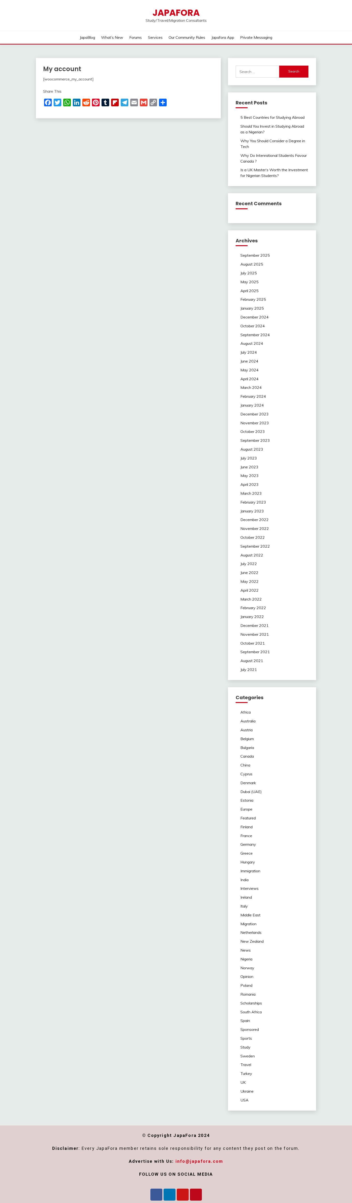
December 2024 (254, 317)
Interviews (249, 888)
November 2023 (254, 422)
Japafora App (222, 37)
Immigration (250, 870)
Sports (246, 1038)
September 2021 (255, 651)
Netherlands (250, 932)
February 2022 (253, 607)
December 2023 (254, 414)
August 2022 (251, 555)
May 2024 (249, 370)
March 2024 (251, 387)
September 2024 (255, 334)
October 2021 (252, 643)
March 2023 (251, 493)
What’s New (112, 37)
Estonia (246, 800)
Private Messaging (256, 37)
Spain (245, 1020)
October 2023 (252, 431)
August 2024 (251, 343)
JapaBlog (87, 37)
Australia (247, 721)
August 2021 (251, 660)
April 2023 (249, 484)
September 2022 (255, 546)
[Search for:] (257, 72)
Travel (245, 1064)
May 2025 (249, 281)
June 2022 (249, 572)
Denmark (248, 782)
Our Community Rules (187, 37)
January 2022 (252, 616)
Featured (248, 818)
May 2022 (249, 581)
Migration (248, 923)
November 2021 (254, 634)
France (246, 835)
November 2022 (254, 528)
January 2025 (252, 308)
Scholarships (251, 1003)
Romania (247, 994)
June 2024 (249, 361)
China (245, 765)
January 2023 (252, 511)
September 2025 (255, 255)
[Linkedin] (170, 1195)
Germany (248, 844)
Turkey (246, 1073)
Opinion (246, 976)
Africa (245, 712)
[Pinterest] (196, 1195)
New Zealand (252, 941)
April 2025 (249, 290)
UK (243, 1082)
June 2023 (249, 467)
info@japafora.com (199, 1161)
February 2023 (253, 502)
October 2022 (252, 537)
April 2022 (249, 590)
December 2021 (254, 625)
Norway (247, 967)
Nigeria (246, 959)
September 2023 (255, 440)
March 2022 (251, 599)
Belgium (247, 738)
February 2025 (253, 299)
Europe (246, 809)
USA (244, 1100)
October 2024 (252, 325)
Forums (135, 37)
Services (155, 37)
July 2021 (248, 669)
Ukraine (247, 1091)
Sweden (247, 1056)
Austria (246, 729)
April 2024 (249, 378)
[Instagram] (183, 1195)
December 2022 (254, 519)
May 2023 (249, 475)
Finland (246, 826)
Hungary (247, 862)
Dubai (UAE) (251, 791)
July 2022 (248, 563)
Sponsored (249, 1029)
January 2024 (252, 405)
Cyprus (246, 774)
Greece (246, 853)
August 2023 (251, 449)
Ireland (246, 897)
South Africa (251, 1012)
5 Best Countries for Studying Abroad (272, 117)
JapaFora (176, 12)
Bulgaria (247, 747)
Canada (247, 756)
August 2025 (251, 264)
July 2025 (248, 273)
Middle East (250, 915)
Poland (246, 985)
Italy (244, 906)
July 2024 (248, 352)
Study (245, 1047)
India (244, 879)
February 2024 (253, 396)
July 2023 (248, 458)
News (245, 950)
